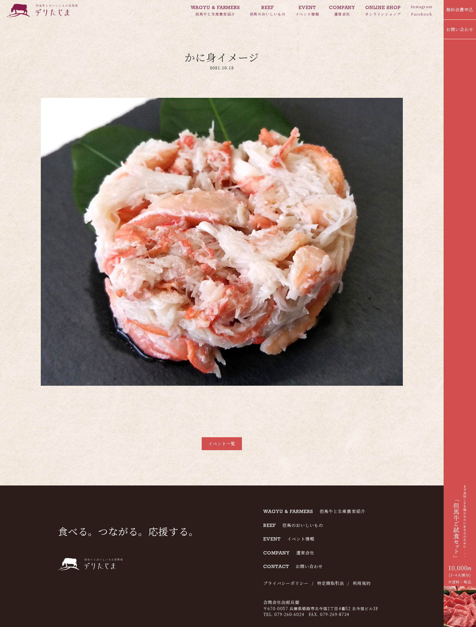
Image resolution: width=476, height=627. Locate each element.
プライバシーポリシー (286, 583)
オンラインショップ (383, 11)
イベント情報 (307, 11)
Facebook (421, 14)
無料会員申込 (459, 9)
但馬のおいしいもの (268, 11)
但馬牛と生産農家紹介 (215, 11)
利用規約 (362, 583)
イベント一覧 (221, 443)
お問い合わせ (459, 29)
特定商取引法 (330, 583)
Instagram (421, 6)
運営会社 (342, 11)
